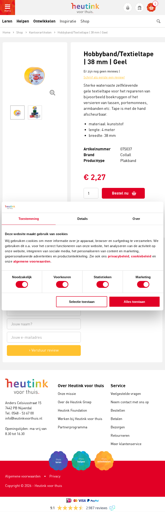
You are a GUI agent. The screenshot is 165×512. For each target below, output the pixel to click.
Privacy (54, 476)
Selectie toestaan (82, 302)
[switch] (62, 284)
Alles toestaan (134, 302)
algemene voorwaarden (31, 261)
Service (118, 385)
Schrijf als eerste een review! (104, 77)
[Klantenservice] (139, 7)
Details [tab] (82, 219)
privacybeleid (118, 256)
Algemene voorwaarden (23, 476)
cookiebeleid (141, 256)
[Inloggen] (127, 7)
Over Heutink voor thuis (81, 385)
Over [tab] (136, 219)
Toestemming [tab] (28, 219)
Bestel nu (120, 193)
